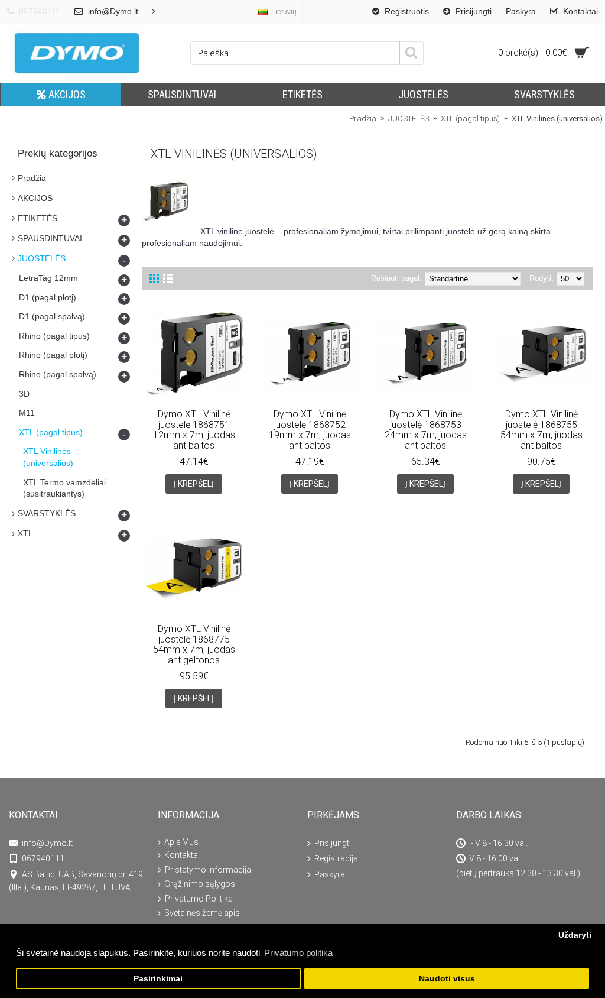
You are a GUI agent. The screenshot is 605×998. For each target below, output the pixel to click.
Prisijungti (332, 843)
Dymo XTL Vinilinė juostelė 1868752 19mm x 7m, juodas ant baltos (310, 430)
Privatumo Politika (199, 898)
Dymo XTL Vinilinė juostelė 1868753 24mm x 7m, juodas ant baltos (426, 430)
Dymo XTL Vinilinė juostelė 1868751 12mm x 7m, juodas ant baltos (194, 430)
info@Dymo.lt (47, 843)
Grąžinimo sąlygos (199, 884)
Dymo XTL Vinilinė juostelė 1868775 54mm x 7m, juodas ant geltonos (194, 644)
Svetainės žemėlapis (202, 913)
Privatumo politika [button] (298, 953)
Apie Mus (181, 842)
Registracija (336, 858)
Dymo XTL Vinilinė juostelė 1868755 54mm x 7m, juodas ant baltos (541, 430)
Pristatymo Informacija (208, 869)
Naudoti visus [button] (447, 978)
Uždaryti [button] (574, 935)
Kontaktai (182, 855)
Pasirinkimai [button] (158, 978)
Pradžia (32, 178)
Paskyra (329, 874)
